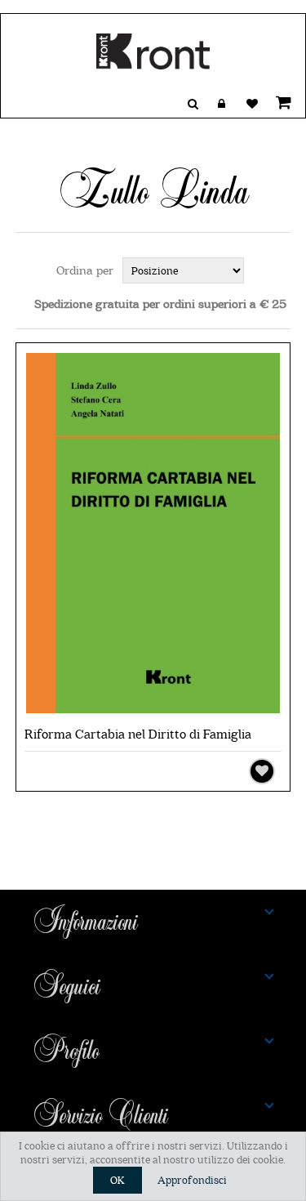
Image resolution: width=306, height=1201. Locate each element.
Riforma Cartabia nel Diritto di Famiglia (137, 734)
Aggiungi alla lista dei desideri (262, 771)
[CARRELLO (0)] (280, 102)
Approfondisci (192, 1180)
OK (117, 1180)
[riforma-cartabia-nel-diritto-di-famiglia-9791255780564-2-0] (153, 534)
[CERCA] (192, 103)
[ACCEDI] (222, 103)
